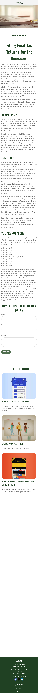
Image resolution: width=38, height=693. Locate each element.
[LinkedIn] (22, 679)
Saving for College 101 (12, 443)
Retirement (19, 688)
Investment (19, 690)
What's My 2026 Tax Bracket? (15, 401)
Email (3, 325)
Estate (19, 692)
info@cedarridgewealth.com (19, 676)
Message (4, 335)
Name (3, 314)
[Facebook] (15, 679)
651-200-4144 (21, 664)
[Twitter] (19, 679)
